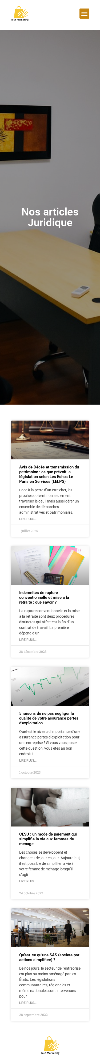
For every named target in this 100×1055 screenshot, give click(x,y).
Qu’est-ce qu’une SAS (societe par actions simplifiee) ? (49, 957)
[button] (84, 14)
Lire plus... (28, 519)
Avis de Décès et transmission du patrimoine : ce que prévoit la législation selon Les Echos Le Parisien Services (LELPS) (49, 474)
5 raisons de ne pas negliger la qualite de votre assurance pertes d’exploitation (48, 718)
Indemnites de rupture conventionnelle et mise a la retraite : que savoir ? (44, 597)
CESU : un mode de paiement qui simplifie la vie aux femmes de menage (48, 839)
